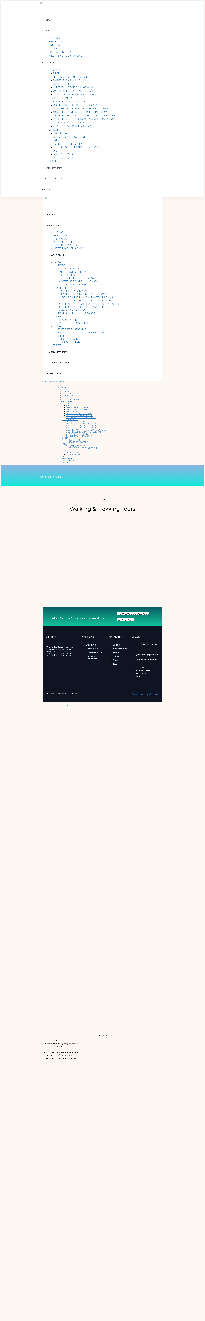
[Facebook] (97, 682)
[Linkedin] (100, 682)
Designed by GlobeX (145, 694)
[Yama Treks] (47, 382)
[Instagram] (104, 682)
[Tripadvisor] (108, 682)
